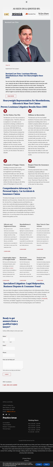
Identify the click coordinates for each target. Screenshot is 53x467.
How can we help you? (9, 359)
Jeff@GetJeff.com (10, 411)
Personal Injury (6, 429)
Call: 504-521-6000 (10, 385)
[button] (26, 2)
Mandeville (44, 298)
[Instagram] (9, 414)
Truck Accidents (7, 424)
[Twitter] (6, 414)
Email (4, 345)
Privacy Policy (26, 458)
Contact (26, 460)
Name (5, 336)
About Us (8, 65)
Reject (46, 464)
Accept (38, 464)
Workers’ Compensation (9, 427)
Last (11, 342)
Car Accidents (6, 422)
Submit (7, 374)
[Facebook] (3, 414)
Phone (4, 352)
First (4, 342)
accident (11, 268)
